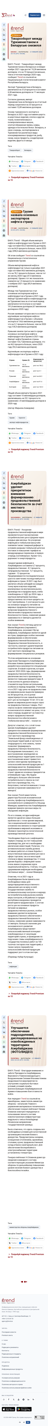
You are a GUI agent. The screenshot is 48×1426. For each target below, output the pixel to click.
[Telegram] (23, 1400)
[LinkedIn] (28, 1400)
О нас (4, 1344)
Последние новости (9, 1332)
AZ (24, 1422)
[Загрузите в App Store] (8, 1409)
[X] (14, 1400)
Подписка (5, 1366)
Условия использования (11, 1378)
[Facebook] (9, 1400)
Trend (20, 77)
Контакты (5, 1350)
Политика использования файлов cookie (16, 1388)
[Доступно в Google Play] (24, 1409)
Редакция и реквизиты (10, 1347)
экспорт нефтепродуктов (18, 422)
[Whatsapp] (4, 1400)
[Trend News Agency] (8, 1301)
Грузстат (22, 418)
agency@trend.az (7, 1321)
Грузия (12, 418)
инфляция (13, 966)
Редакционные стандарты (11, 1354)
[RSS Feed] (33, 1400)
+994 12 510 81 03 (7, 1318)
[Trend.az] (8, 15)
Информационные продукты (12, 1369)
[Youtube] (19, 1400)
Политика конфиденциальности (13, 1381)
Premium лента (7, 1335)
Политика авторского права (12, 1384)
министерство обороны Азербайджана (24, 1227)
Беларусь (27, 150)
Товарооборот (14, 150)
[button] (4, 25)
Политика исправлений (10, 1357)
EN (20, 1422)
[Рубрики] (44, 15)
